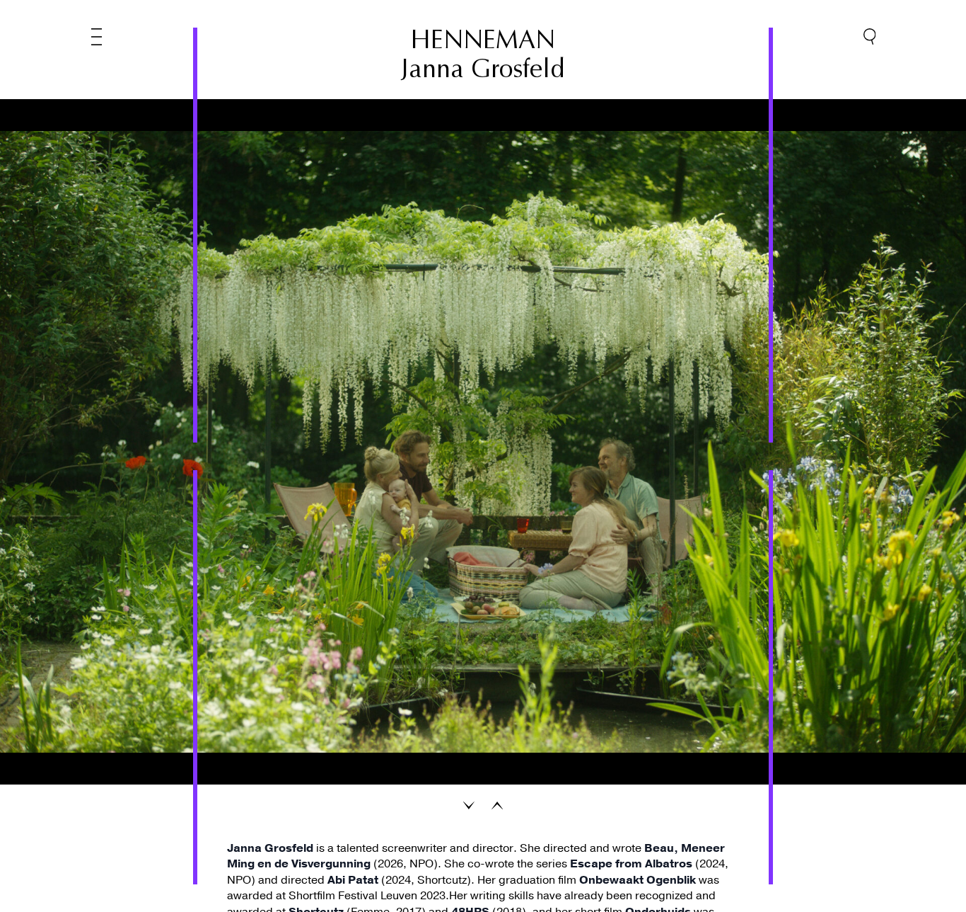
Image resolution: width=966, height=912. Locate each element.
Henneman (483, 40)
